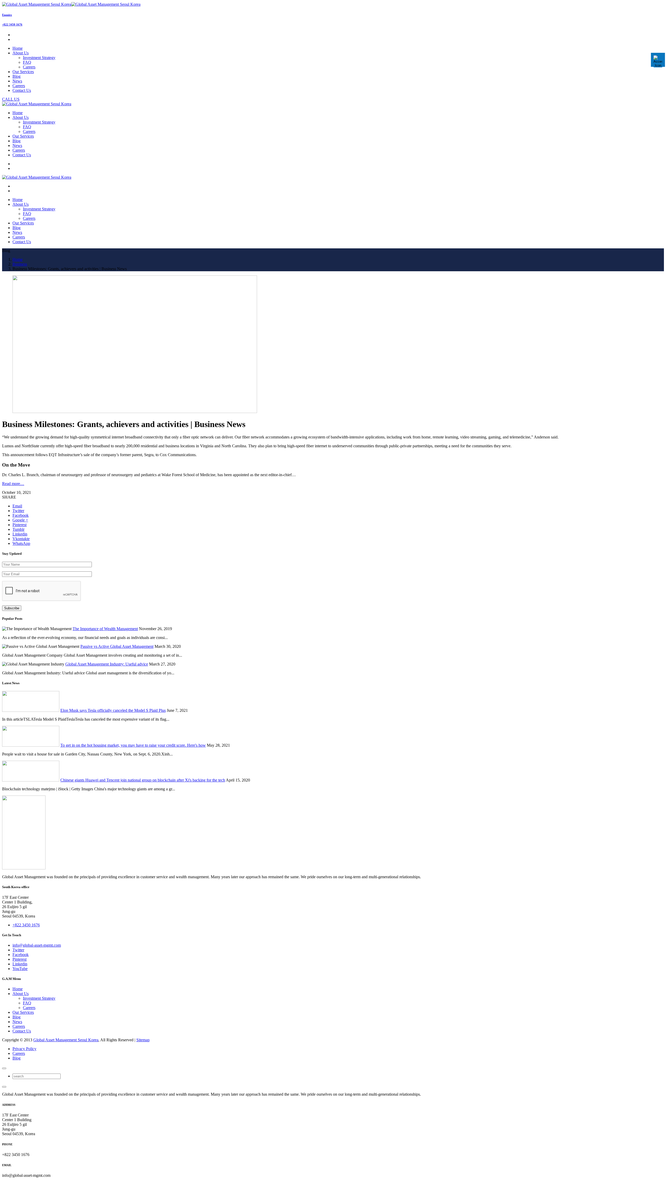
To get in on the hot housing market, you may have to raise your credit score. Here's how (133, 745)
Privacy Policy (24, 1049)
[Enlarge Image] (134, 411)
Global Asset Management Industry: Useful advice (106, 664)
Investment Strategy (39, 57)
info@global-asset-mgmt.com (36, 945)
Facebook (20, 954)
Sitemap (143, 1040)
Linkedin (19, 964)
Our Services (23, 1012)
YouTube (20, 968)
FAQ (27, 62)
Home (17, 989)
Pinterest (19, 959)
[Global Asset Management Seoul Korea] (71, 4)
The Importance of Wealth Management (105, 628)
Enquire (7, 14)
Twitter (18, 950)
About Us (20, 993)
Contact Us (21, 1031)
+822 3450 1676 (12, 24)
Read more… (13, 483)
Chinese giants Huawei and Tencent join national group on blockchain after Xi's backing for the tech (142, 780)
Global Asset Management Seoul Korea (65, 1040)
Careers (29, 67)
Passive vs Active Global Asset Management (116, 646)
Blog (16, 1017)
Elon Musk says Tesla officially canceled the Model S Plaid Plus (113, 710)
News (17, 1021)
